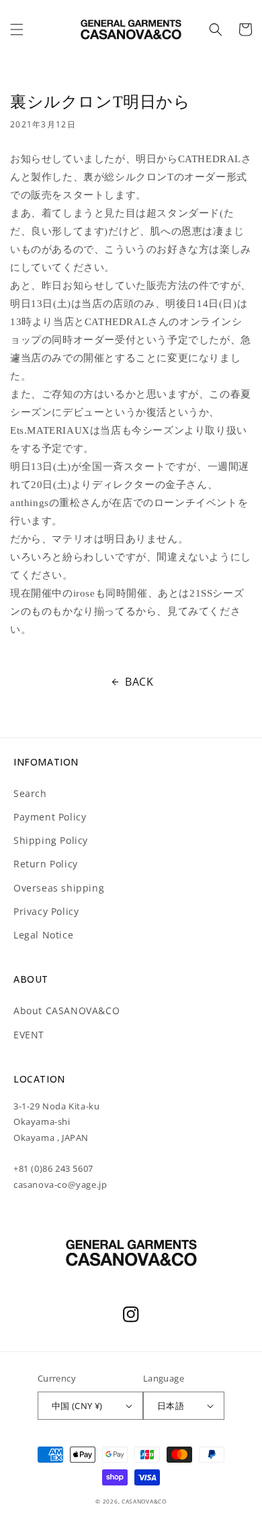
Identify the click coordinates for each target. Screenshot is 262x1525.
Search (30, 793)
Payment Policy (49, 816)
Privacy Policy (46, 911)
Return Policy (45, 863)
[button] (17, 29)
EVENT (28, 1034)
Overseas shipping (58, 887)
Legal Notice (43, 934)
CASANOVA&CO (144, 1501)
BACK (139, 681)
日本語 (170, 1406)
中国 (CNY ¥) (77, 1406)
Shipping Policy (50, 840)
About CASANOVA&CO (66, 1010)
